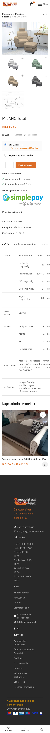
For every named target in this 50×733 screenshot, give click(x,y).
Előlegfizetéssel (16, 145)
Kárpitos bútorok (22, 227)
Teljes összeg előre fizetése (21, 155)
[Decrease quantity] (4, 165)
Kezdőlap (7, 14)
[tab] (6, 244)
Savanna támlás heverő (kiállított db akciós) (24, 459)
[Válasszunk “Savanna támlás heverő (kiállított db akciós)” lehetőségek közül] (45, 464)
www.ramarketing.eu (18, 708)
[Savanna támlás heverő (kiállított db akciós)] (25, 433)
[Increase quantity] (12, 165)
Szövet (5, 135)
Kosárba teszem (25, 165)
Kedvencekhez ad (13, 212)
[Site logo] (9, 4)
